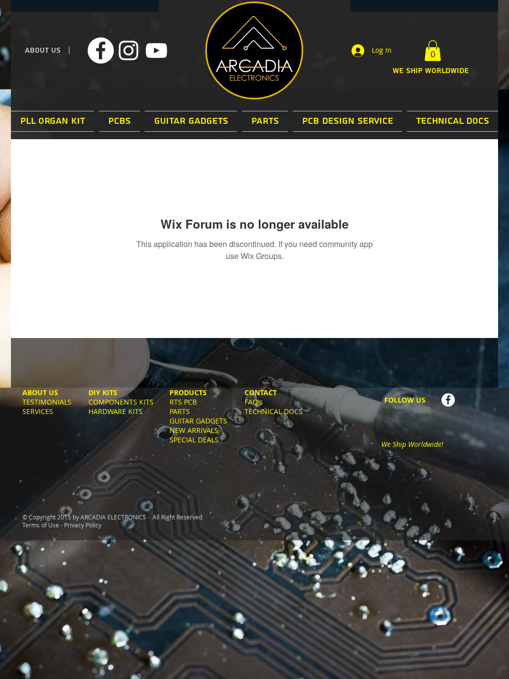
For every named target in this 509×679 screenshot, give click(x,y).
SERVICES (37, 411)
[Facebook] (100, 50)
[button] (432, 50)
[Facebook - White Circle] (448, 400)
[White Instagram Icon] (128, 50)
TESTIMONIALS (47, 402)
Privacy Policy (82, 525)
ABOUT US (43, 50)
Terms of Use (40, 525)
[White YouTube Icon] (156, 50)
